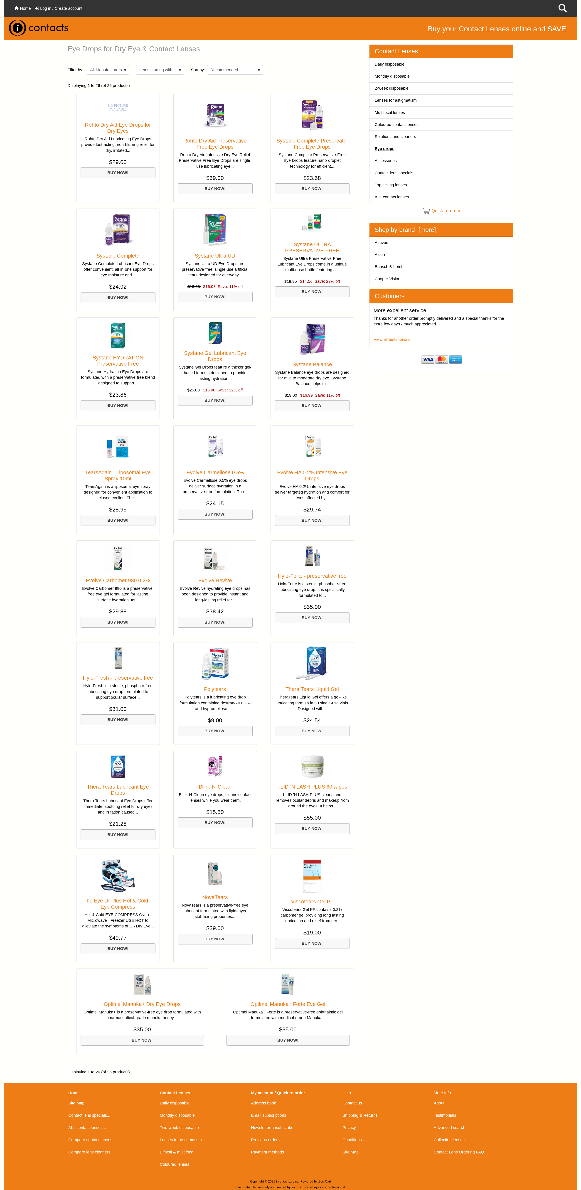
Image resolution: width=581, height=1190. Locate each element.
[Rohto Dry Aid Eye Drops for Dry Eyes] (118, 107)
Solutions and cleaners (395, 136)
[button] (562, 8)
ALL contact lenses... (393, 197)
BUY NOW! (117, 172)
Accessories (386, 160)
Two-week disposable (179, 1127)
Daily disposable (389, 64)
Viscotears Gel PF (312, 902)
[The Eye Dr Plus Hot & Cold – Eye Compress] (118, 875)
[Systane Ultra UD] (215, 230)
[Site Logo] (100, 27)
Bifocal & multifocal (177, 1152)
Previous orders (265, 1140)
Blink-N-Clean (215, 787)
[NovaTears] (215, 874)
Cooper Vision (387, 279)
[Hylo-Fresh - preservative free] (118, 658)
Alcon (380, 254)
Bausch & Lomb (389, 266)
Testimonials (445, 1115)
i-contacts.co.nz (287, 1181)
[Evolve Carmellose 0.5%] (215, 447)
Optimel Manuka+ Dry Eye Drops (142, 1004)
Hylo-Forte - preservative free (312, 576)
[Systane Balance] (312, 339)
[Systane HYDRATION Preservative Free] (118, 335)
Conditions (352, 1140)
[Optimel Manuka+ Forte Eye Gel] (288, 984)
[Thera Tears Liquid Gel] (312, 664)
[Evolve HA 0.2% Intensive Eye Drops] (312, 447)
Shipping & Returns (360, 1115)
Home (25, 8)
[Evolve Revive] (215, 558)
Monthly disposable (392, 76)
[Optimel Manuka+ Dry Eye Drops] (142, 984)
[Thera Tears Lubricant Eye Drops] (118, 766)
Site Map (76, 1103)
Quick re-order (446, 210)
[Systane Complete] (118, 230)
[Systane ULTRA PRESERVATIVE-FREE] (312, 224)
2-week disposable (392, 88)
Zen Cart (324, 1181)
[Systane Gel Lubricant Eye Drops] (215, 333)
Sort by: (198, 70)
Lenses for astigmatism (396, 100)
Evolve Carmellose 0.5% (215, 472)
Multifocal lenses (390, 112)
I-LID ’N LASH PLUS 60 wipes (312, 787)
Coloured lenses (174, 1164)
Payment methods (267, 1152)
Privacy (349, 1127)
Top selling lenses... (392, 185)
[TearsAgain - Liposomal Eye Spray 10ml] (118, 447)
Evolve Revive (215, 580)
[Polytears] (215, 664)
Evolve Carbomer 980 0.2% (118, 580)
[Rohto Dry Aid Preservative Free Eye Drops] (215, 115)
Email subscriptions (268, 1115)
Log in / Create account (60, 8)
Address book (263, 1103)
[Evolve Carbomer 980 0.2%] (118, 558)
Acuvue (381, 242)
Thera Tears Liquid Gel (312, 689)
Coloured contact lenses (397, 124)
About (439, 1103)
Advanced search (449, 1127)
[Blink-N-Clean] (215, 766)
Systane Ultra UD (215, 256)
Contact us (352, 1103)
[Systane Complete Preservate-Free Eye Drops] (312, 115)
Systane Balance (312, 364)
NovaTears (215, 897)
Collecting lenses (449, 1140)
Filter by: (75, 70)
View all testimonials (392, 339)
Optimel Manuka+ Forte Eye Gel (288, 1004)
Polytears (215, 689)
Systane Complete (117, 256)
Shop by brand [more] (405, 229)
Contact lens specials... (396, 173)
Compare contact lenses (90, 1140)
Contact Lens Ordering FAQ (459, 1152)
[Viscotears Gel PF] (312, 876)
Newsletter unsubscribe (272, 1127)
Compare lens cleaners (89, 1152)
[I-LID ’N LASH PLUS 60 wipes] (312, 766)
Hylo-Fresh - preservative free (118, 678)
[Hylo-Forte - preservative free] (312, 556)
